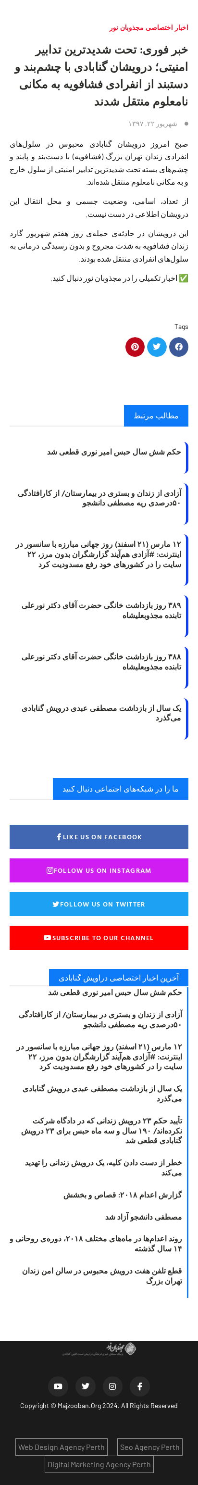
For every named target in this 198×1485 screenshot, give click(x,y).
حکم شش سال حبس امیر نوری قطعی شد (114, 451)
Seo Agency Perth (150, 1446)
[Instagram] (113, 1386)
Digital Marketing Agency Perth (99, 1464)
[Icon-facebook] (140, 1386)
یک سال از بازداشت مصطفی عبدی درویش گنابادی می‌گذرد (101, 713)
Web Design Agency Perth (61, 1446)
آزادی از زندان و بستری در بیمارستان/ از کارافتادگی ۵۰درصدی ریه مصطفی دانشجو (99, 498)
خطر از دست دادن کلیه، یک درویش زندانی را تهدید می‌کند (103, 1167)
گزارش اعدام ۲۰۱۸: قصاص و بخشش (122, 1194)
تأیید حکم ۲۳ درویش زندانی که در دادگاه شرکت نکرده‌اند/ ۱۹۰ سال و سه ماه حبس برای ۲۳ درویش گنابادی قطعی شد (101, 1130)
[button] (179, 347)
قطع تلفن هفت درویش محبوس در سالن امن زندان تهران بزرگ (102, 1275)
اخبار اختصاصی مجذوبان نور (149, 27)
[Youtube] (58, 1386)
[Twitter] (85, 1386)
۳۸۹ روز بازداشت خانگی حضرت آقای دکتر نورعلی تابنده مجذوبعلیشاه (101, 610)
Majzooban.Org (79, 1405)
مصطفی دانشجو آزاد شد (143, 1216)
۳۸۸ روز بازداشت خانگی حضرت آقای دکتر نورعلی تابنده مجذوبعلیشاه (101, 661)
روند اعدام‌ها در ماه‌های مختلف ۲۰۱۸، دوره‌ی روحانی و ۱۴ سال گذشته (96, 1243)
